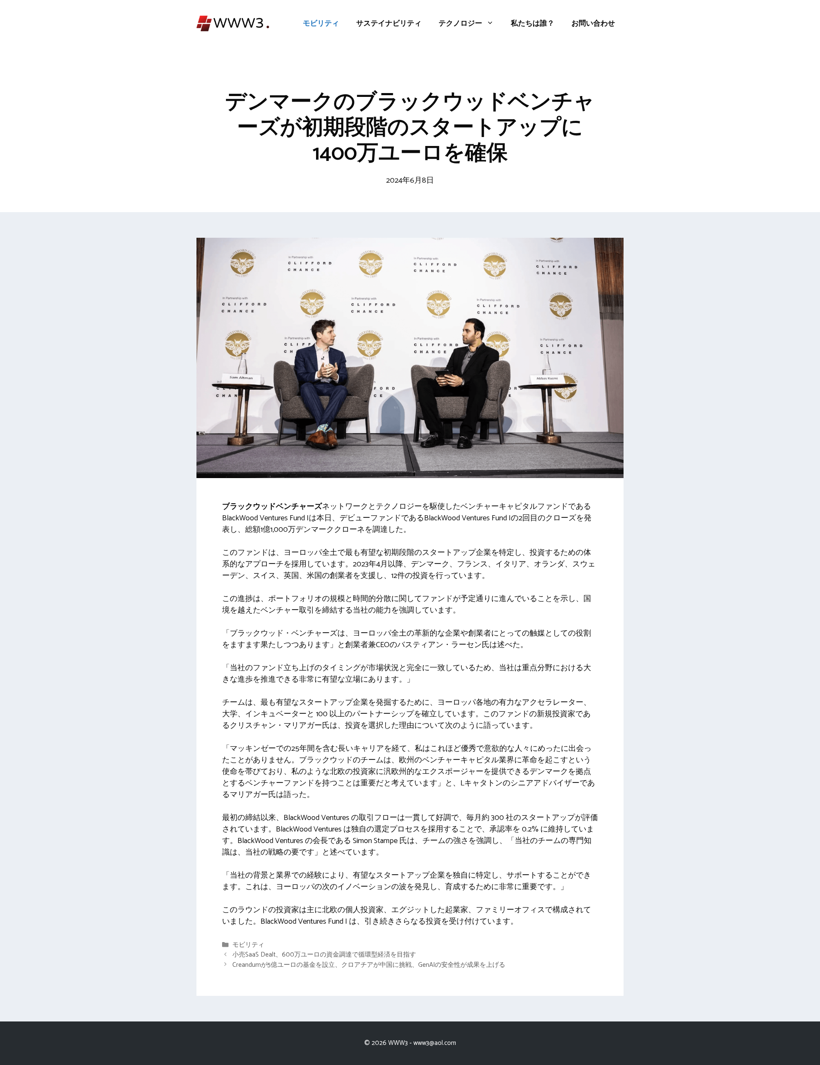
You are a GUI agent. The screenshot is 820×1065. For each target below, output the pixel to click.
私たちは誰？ (532, 23)
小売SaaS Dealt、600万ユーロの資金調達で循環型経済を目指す (324, 955)
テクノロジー (460, 23)
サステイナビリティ (389, 23)
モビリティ (321, 23)
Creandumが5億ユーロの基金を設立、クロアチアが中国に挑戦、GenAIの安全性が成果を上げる (368, 965)
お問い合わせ (593, 23)
